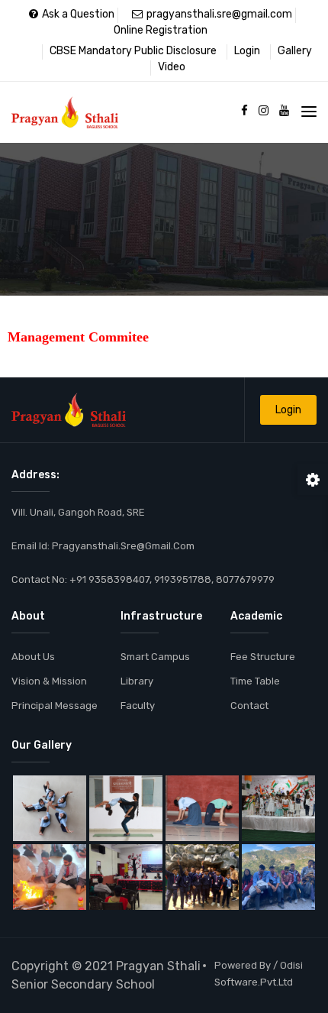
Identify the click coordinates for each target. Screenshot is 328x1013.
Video (171, 66)
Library (137, 681)
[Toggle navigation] (309, 111)
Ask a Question (78, 14)
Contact (249, 705)
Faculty (138, 705)
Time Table (255, 681)
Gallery (295, 50)
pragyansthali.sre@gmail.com (219, 14)
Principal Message (54, 705)
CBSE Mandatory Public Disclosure (133, 50)
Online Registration (160, 30)
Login (247, 50)
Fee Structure (262, 656)
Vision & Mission (49, 681)
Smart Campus (155, 656)
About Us (33, 656)
